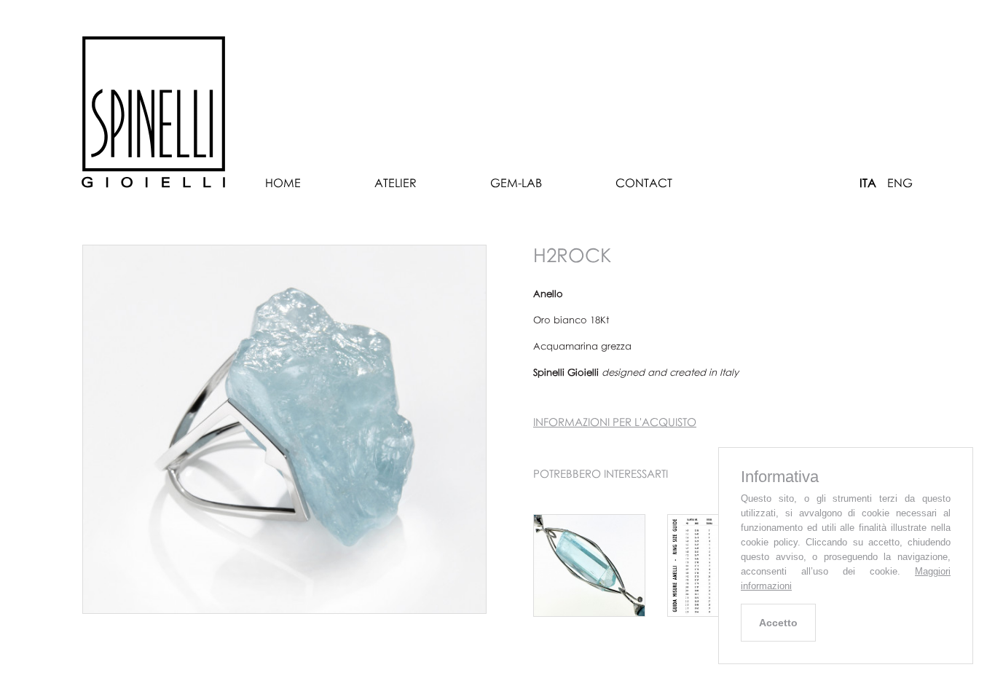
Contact (644, 183)
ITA (868, 183)
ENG (900, 183)
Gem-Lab (516, 183)
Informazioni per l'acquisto (614, 421)
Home (283, 183)
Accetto (778, 622)
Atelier (395, 183)
